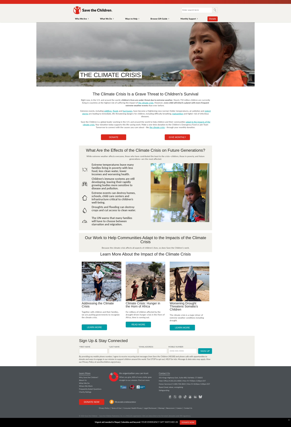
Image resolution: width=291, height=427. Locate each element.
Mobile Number (175, 347)
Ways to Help (131, 19)
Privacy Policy (104, 408)
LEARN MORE (94, 327)
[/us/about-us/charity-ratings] (123, 387)
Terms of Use (116, 408)
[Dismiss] (289, 419)
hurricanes (127, 111)
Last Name (115, 347)
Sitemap (161, 408)
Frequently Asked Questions (90, 389)
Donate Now (91, 402)
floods (115, 111)
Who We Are (81, 19)
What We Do (106, 19)
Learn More (84, 373)
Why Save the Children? (88, 377)
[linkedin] (195, 397)
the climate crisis (145, 103)
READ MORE (138, 324)
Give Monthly (177, 137)
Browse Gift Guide (159, 19)
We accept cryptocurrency (125, 402)
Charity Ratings (85, 392)
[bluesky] (200, 397)
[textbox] (93, 351)
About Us (83, 380)
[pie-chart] (114, 377)
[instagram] (180, 397)
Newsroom (170, 408)
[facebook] (170, 397)
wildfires (108, 111)
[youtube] (190, 397)
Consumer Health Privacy (132, 408)
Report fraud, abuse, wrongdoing (171, 387)
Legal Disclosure (150, 408)
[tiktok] (185, 397)
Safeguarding (164, 390)
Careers (179, 408)
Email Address (146, 347)
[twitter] (175, 397)
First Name (85, 347)
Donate (212, 19)
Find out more (143, 380)
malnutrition (177, 114)
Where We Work (86, 386)
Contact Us (164, 373)
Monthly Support (188, 19)
